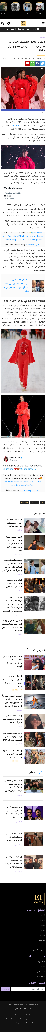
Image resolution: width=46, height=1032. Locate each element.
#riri (5, 236)
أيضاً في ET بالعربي (20, 280)
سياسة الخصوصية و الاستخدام (29, 1019)
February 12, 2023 (31, 491)
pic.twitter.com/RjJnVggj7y (23, 485)
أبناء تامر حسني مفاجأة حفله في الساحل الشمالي (14, 583)
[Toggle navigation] (43, 23)
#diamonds (9, 240)
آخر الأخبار (10, 29)
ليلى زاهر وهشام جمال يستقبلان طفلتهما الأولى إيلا (13, 523)
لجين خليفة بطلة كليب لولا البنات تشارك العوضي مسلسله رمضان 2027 (14, 544)
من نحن (27, 1015)
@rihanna (38, 236)
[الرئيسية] (23, 23)
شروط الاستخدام (15, 1023)
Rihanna (15, 126)
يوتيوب (17, 1008)
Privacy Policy (9, 1019)
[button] (42, 63)
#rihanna (38, 233)
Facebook (29, 1008)
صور (43, 926)
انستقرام (41, 972)
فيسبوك (41, 962)
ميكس (42, 37)
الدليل (34, 29)
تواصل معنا (40, 977)
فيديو (8, 23)
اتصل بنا (16, 1015)
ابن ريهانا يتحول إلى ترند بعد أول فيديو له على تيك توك (16, 288)
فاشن (42, 945)
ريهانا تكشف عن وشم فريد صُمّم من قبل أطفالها (12, 719)
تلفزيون (42, 935)
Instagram (25, 1008)
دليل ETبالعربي (39, 950)
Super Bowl (24, 503)
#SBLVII (17, 482)
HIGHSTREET (25, 29)
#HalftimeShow (26, 236)
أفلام (20, 635)
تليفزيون (18, 555)
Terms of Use (30, 1023)
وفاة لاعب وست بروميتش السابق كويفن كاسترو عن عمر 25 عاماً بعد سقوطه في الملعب (12, 604)
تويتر (43, 967)
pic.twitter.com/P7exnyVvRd (28, 240)
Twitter (21, 1008)
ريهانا (42, 503)
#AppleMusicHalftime (31, 482)
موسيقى (18, 591)
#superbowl (13, 236)
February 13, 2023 (33, 245)
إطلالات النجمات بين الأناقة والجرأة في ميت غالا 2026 (12, 754)
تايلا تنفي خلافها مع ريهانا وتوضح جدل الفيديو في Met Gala (12, 736)
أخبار (43, 916)
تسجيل (6, 990)
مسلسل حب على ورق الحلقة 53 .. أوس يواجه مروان (13, 837)
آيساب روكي (34, 503)
